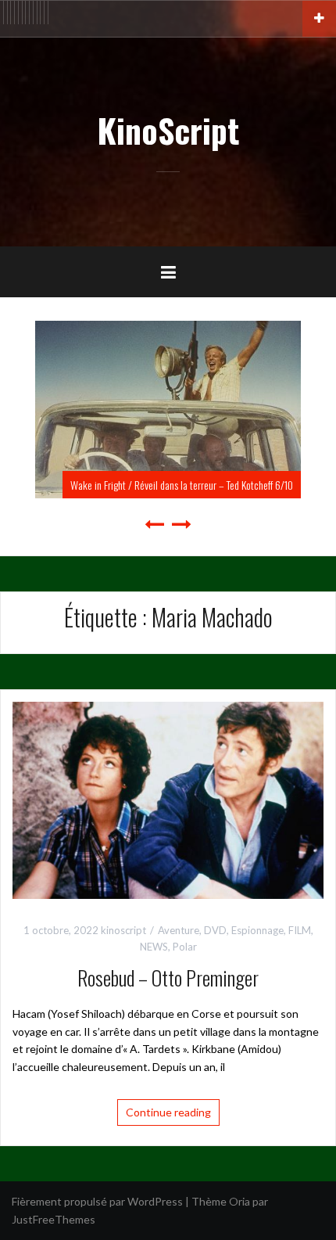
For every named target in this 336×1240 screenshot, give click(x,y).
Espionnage (257, 930)
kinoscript (123, 930)
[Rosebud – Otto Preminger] (168, 799)
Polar (185, 946)
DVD (215, 930)
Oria (239, 1201)
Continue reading (168, 1112)
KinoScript (168, 130)
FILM (299, 930)
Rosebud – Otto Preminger (168, 977)
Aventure (178, 930)
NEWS (154, 946)
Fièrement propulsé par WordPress (97, 1201)
